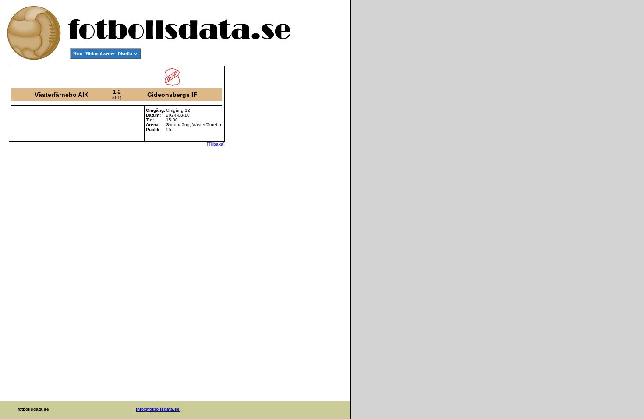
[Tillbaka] (216, 144)
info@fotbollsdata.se (158, 409)
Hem (77, 53)
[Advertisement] (311, 199)
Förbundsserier (99, 53)
